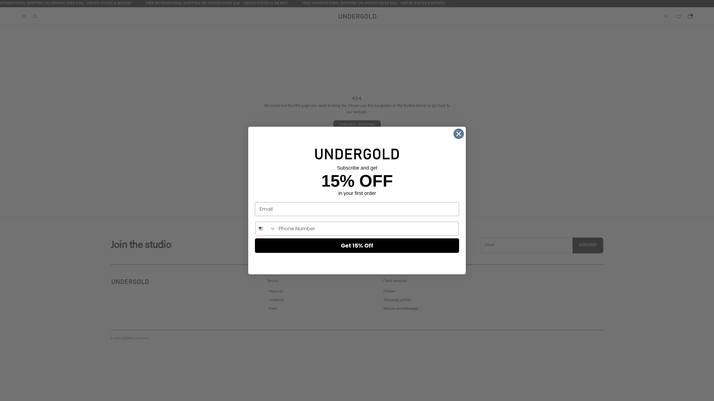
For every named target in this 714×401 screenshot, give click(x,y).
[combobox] (266, 228)
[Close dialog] (459, 134)
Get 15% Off (357, 246)
